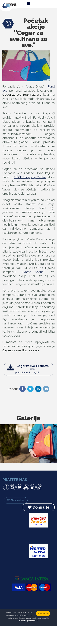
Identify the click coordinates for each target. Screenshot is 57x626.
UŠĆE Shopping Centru (30, 177)
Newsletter (17, 500)
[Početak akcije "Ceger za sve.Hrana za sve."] (26, 70)
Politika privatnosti (28, 621)
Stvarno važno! (32, 272)
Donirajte (41, 507)
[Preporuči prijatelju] (45, 389)
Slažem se (43, 613)
